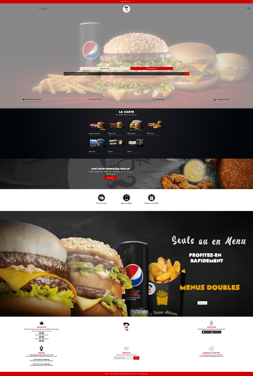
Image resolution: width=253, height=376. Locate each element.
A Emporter (152, 68)
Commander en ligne (142, 374)
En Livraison (105, 68)
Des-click (133, 374)
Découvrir (202, 303)
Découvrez (110, 178)
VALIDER (136, 358)
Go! (187, 73)
